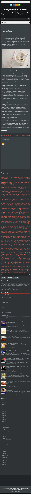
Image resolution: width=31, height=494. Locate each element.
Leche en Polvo (25, 222)
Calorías (25, 186)
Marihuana (13, 233)
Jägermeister (3, 220)
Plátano (2, 242)
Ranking (17, 244)
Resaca (21, 245)
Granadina (28, 212)
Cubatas (14, 198)
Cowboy (3, 307)
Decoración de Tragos (24, 199)
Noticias (19, 26)
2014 (1, 176)
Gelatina (9, 212)
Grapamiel (10, 213)
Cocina (28, 191)
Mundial (10, 237)
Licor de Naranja (6, 228)
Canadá (6, 187)
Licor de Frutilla (10, 226)
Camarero (28, 186)
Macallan (23, 231)
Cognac (18, 193)
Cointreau (22, 193)
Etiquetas (5, 208)
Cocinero (2, 192)
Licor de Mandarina (27, 226)
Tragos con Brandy (5, 257)
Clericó (20, 191)
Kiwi (24, 221)
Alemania (17, 177)
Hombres (25, 216)
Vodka (28, 270)
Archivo (16, 277)
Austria (29, 179)
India (21, 217)
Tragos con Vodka (5, 262)
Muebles (4, 237)
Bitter (26, 182)
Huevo (6, 217)
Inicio (17, 135)
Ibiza (15, 217)
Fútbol (25, 211)
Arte (23, 179)
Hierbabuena (4, 216)
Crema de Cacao (14, 195)
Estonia (23, 207)
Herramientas (13, 215)
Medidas (11, 235)
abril (4, 451)
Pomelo (10, 242)
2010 (3, 467)
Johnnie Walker (17, 220)
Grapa (7, 213)
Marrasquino (21, 233)
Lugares (15, 231)
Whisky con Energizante (6, 312)
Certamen (17, 188)
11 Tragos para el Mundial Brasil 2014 (10, 444)
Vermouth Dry (8, 269)
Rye (9, 247)
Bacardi (2, 181)
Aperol (2, 179)
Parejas (12, 240)
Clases (18, 191)
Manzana (16, 232)
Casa (21, 187)
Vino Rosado (17, 270)
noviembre (5, 427)
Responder (7, 146)
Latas (5, 222)
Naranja (17, 237)
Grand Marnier (3, 213)
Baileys (14, 181)
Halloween (21, 213)
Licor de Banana (20, 223)
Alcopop (12, 177)
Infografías (24, 217)
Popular (3, 277)
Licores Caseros (21, 230)
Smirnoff (13, 249)
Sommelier (20, 249)
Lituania (12, 231)
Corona (29, 194)
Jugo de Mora (11, 221)
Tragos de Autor (21, 262)
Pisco (15, 241)
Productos (26, 242)
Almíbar (28, 177)
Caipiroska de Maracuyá (6, 317)
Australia (25, 179)
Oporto (29, 239)
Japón (9, 220)
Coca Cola (25, 191)
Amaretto (6, 178)
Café (11, 186)
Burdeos (2, 186)
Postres (19, 242)
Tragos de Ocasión (7, 263)
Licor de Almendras (9, 223)
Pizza (23, 241)
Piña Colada (11, 241)
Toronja (17, 254)
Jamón (6, 220)
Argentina (20, 179)
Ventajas (28, 268)
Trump (24, 266)
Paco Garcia (9, 240)
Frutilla (7, 211)
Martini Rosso (3, 235)
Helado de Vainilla (7, 214)
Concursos (13, 194)
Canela (12, 187)
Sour (25, 249)
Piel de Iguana (4, 305)
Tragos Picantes (14, 265)
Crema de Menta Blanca (11, 196)
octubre (4, 429)
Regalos (12, 245)
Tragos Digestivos (15, 263)
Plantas (29, 241)
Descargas (10, 200)
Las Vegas (2, 222)
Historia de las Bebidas (15, 216)
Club (22, 191)
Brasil (16, 184)
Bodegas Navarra (17, 183)
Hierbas (9, 216)
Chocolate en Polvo (8, 191)
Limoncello (2, 231)
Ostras (2, 240)
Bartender (3, 182)
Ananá (20, 178)
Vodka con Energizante (6, 297)
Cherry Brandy (10, 190)
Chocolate (3, 191)
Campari (2, 187)
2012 (3, 462)
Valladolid (15, 268)
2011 (3, 464)
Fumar (22, 211)
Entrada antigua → (26, 135)
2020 (3, 413)
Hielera (25, 214)
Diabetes (22, 202)
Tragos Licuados (8, 265)
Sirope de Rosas (9, 249)
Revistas (2, 247)
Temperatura (3, 252)
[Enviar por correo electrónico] (2, 130)
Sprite (29, 249)
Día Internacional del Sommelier (15, 202)
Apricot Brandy (10, 179)
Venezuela (25, 268)
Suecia (6, 250)
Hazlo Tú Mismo (27, 213)
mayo (4, 449)
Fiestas (6, 209)
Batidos (6, 182)
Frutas (5, 211)
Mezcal (29, 235)
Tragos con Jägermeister (9, 259)
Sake (10, 247)
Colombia (2, 194)
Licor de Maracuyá (11, 227)
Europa (9, 208)
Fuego (20, 211)
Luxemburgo (19, 231)
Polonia (7, 242)
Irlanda (21, 218)
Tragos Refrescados (22, 265)
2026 (17, 176)
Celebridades (5, 188)
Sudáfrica (2, 250)
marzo (4, 453)
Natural (21, 237)
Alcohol (9, 177)
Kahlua (17, 221)
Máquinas (20, 232)
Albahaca (2, 177)
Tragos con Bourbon (26, 255)
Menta (20, 235)
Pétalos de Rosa (3, 241)
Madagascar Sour (5, 315)
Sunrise (4, 441)
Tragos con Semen (7, 31)
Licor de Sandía (12, 228)
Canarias (8, 187)
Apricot (6, 179)
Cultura (17, 198)
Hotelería (2, 217)
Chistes (29, 190)
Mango (13, 232)
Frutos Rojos (12, 211)
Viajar (19, 269)
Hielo (27, 214)
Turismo (26, 266)
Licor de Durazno (4, 226)
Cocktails (7, 193)
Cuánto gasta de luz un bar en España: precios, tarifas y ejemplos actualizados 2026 (17, 322)
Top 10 (14, 254)
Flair (9, 209)
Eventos (13, 208)
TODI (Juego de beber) (11, 336)
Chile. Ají (24, 190)
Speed (27, 249)
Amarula (17, 178)
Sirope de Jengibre (4, 249)
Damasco (17, 199)
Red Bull (26, 244)
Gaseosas (28, 211)
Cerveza (21, 188)
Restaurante (28, 245)
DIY (25, 203)
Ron (5, 247)
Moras (2, 237)
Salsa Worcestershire (19, 247)
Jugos (14, 221)
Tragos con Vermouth (18, 261)
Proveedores (3, 244)
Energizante (24, 205)
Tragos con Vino (26, 261)
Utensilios (6, 268)
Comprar (9, 194)
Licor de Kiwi (21, 226)
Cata (23, 187)
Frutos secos (17, 211)
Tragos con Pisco (23, 259)
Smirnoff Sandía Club (6, 294)
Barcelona (22, 181)
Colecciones (28, 192)
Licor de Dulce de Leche (26, 224)
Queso (14, 244)
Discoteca (18, 203)
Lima (26, 230)
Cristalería (9, 198)
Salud (24, 247)
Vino (2, 270)
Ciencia (12, 191)
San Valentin (6, 248)
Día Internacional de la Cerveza (25, 200)
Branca (9, 184)
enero (4, 457)
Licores (16, 230)
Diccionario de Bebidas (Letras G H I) (14, 343)
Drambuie (5, 204)
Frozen (2, 211)
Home (3, 26)
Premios (22, 242)
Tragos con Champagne (9, 258)
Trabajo (20, 254)
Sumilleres (12, 250)
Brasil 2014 (19, 184)
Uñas (29, 266)
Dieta (5, 203)
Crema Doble (3, 198)
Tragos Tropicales (8, 266)
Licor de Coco (20, 224)
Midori (11, 236)
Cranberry (2, 195)
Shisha (22, 248)
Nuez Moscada (16, 239)
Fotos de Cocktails (16, 209)
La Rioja (26, 221)
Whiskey (8, 272)
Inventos (18, 218)
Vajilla (12, 268)
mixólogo (21, 236)
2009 (3, 469)
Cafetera (14, 186)
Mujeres (7, 237)
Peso (29, 240)
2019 (3, 415)
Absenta (29, 176)
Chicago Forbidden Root (17, 190)
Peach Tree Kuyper (20, 240)
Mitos (15, 236)
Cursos (10, 199)
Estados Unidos (17, 207)
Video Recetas (24, 269)
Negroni (27, 237)
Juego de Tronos (23, 220)
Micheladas (3, 236)
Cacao (5, 186)
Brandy (12, 185)
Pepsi (24, 240)
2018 (10, 176)
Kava (19, 221)
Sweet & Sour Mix (17, 250)
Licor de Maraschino (18, 227)
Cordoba (23, 194)
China (27, 190)
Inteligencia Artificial (12, 218)
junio (4, 438)
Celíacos (9, 188)
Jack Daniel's (28, 218)
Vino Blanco (5, 270)
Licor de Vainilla (18, 228)
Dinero (12, 203)
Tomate (7, 254)
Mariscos (17, 233)
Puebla (6, 244)
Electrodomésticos (4, 205)
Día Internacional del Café (5, 202)
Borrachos (28, 183)
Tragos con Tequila (9, 261)
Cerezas (14, 188)
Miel (13, 236)
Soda (17, 249)
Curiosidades (15, 26)
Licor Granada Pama (24, 228)
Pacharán (4, 240)
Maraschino (28, 232)
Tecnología (28, 250)
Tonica (10, 254)
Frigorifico (28, 209)
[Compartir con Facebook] (6, 130)
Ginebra (15, 212)
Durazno (21, 204)
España (8, 207)
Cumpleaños (21, 198)
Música (13, 237)
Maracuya (24, 232)
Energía (20, 205)
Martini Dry (28, 233)
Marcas (2, 233)
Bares (25, 181)
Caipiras (18, 186)
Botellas (2, 184)
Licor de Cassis (7, 224)
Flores (11, 209)
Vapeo (18, 268)
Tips (22, 252)
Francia (22, 209)
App (3, 179)
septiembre (5, 431)
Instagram (6, 218)
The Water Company (12, 252)
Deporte (6, 200)
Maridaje (9, 233)
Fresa (26, 209)
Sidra (29, 248)
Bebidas (10, 182)
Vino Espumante (11, 270)
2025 (3, 402)
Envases (2, 207)
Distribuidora (22, 203)
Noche (3, 239)
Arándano (16, 179)
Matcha (8, 235)
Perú (28, 240)
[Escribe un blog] (3, 130)
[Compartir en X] (5, 130)
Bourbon (6, 185)
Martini (24, 233)
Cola (25, 192)
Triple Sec (15, 266)
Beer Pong (15, 182)
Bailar (11, 181)
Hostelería (28, 216)
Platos (5, 242)
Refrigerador (9, 245)
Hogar (23, 216)
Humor (9, 217)
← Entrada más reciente (6, 135)
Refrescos (5, 245)
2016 (6, 176)
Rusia (7, 247)
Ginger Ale (19, 212)
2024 (14, 176)
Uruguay (2, 268)
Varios (26, 26)
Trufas (21, 266)
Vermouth (2, 269)
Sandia (11, 248)
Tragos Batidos (18, 255)
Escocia (5, 207)
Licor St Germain (7, 230)
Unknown (7, 143)
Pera (25, 240)
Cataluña (25, 187)
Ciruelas (15, 191)
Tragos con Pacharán (16, 259)
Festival (25, 208)
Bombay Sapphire (23, 183)
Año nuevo (24, 178)
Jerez (14, 220)
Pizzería (26, 241)
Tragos (24, 254)
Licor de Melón (24, 227)
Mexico (23, 235)
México (26, 235)
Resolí (24, 245)
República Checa (17, 245)
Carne (19, 187)
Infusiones (28, 217)
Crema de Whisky (27, 196)
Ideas (17, 217)
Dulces (18, 204)
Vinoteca (25, 270)
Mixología (18, 236)
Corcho (21, 194)
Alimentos (21, 177)
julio (4, 436)
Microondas (7, 236)
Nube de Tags (9, 329)
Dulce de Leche (14, 204)
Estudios (2, 208)
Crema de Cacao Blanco (21, 195)
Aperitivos (28, 178)
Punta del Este (10, 244)
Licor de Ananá (14, 223)
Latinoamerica (9, 222)
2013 (3, 460)
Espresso (12, 207)
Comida (6, 194)
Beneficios (23, 182)
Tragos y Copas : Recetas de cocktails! (15, 9)
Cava (2, 188)
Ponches (13, 242)
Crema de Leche (4, 196)
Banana (17, 181)
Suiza (9, 250)
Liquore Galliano (8, 231)
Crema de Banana (7, 195)
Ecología (29, 204)
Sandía (13, 248)
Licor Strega (12, 230)
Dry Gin (9, 204)
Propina (29, 242)
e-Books (25, 204)
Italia (24, 218)
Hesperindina (18, 214)
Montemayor (28, 236)
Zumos (23, 272)
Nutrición (23, 239)
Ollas (26, 239)
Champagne (3, 190)
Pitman (21, 241)
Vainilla (9, 268)
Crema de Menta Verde (20, 196)
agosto (4, 434)
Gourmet (24, 212)
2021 (3, 411)
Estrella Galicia (27, 207)
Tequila (7, 252)
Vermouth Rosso (14, 269)
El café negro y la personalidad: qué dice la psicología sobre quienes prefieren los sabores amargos (17, 359)
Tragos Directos (23, 263)
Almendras (25, 177)
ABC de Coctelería (8, 26)
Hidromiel (22, 214)
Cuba (12, 198)
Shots (27, 248)
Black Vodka (7, 183)
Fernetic (22, 208)
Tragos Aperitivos (10, 255)
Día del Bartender (15, 200)
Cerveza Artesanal (26, 188)
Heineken (2, 214)
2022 (3, 409)
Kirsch (22, 221)
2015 (4, 176)
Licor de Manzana (4, 227)
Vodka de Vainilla (3, 272)
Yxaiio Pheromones (19, 272)
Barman (28, 181)
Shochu (25, 248)
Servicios (19, 248)
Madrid (26, 231)
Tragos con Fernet (17, 258)
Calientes (21, 186)
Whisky (11, 272)
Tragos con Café (21, 257)
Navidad (24, 237)
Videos (28, 269)
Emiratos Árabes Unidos (12, 205)
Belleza (19, 182)
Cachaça (8, 186)
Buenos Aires (27, 184)
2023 (12, 176)
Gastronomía (4, 212)
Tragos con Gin (25, 258)
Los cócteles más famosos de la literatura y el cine (13, 446)
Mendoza (16, 235)
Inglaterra (2, 218)
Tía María (19, 252)
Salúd (27, 247)
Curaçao (25, 198)
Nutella (21, 239)
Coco (11, 192)
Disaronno (14, 203)
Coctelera (14, 192)
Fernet (20, 208)
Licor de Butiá (26, 223)
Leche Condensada (18, 222)
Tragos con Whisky (14, 262)
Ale (14, 177)
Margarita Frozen (5, 302)
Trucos (19, 266)
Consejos (17, 194)
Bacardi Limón (6, 181)
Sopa (23, 249)
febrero (4, 455)
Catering (29, 187)
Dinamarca (8, 203)
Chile (22, 190)
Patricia (15, 240)
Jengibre (11, 220)
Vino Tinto (22, 270)
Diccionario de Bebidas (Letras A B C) (14, 374)
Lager (29, 221)
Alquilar (2, 178)
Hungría (12, 217)
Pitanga (18, 241)
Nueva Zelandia (11, 239)
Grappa (14, 213)
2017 (8, 176)
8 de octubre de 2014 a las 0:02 (15, 143)
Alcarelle (5, 177)
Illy (18, 217)
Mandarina (9, 232)
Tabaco (23, 250)
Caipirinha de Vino (5, 310)
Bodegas (11, 183)
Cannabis (15, 187)
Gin (12, 212)
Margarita (5, 233)
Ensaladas (28, 205)
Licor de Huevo (16, 226)
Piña (7, 241)
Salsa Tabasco (14, 247)
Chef (6, 190)
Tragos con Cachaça (13, 257)
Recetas (21, 244)
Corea (26, 194)
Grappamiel (17, 213)
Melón (14, 235)
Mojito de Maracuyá (6, 300)
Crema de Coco (27, 195)
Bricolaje (23, 184)
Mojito (24, 236)
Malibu (6, 232)
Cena (12, 188)
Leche (13, 222)
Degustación (3, 200)
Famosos (16, 208)
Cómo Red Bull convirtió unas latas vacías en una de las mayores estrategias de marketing (18, 351)
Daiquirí (13, 199)
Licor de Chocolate (14, 224)
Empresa (17, 205)
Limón (28, 230)
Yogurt (15, 272)
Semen (23, 26)
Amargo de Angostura (11, 178)
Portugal (16, 242)
